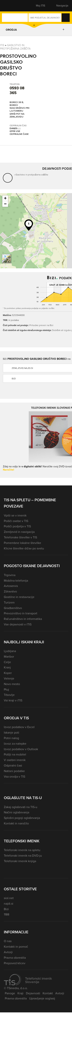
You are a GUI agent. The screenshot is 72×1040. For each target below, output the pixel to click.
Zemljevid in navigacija (19, 532)
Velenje (9, 678)
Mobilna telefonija (16, 580)
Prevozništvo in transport (20, 613)
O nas (8, 941)
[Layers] (6, 258)
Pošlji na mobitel (15, 754)
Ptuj (6, 689)
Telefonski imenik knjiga (20, 861)
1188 (6, 914)
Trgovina (9, 575)
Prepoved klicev (14, 963)
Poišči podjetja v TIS (17, 526)
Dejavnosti (33, 993)
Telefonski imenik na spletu (22, 850)
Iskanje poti (11, 732)
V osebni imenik (15, 760)
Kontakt (48, 993)
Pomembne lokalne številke (22, 543)
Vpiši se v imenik (15, 515)
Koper (8, 673)
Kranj (7, 667)
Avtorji (8, 952)
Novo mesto (12, 684)
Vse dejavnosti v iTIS (17, 624)
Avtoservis (11, 586)
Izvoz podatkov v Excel (19, 727)
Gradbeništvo (13, 608)
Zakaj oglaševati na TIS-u (20, 807)
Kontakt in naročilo (16, 823)
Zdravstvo (10, 591)
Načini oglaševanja (16, 812)
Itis (2, 45)
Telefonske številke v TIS (20, 537)
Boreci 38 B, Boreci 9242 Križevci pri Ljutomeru (19, 107)
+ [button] (5, 198)
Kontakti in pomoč (16, 946)
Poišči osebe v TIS (16, 521)
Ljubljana (10, 651)
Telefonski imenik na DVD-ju (23, 855)
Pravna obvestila (15, 957)
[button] (10, 5)
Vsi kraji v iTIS (13, 700)
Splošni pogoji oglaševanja (22, 818)
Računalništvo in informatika (23, 619)
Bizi (6, 909)
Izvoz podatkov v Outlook (21, 749)
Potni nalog (11, 738)
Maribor (9, 656)
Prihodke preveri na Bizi (41, 325)
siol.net (9, 898)
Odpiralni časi (13, 765)
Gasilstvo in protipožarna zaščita (15, 46)
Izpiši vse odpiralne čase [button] (19, 133)
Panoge (10, 993)
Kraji (20, 993)
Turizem (9, 602)
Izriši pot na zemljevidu (17, 115)
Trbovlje (9, 695)
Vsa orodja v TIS (14, 776)
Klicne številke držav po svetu (24, 548)
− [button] (5, 203)
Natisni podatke (14, 771)
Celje (7, 662)
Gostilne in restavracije (19, 597)
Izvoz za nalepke (15, 743)
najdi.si (8, 903)
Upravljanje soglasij (42, 998)
